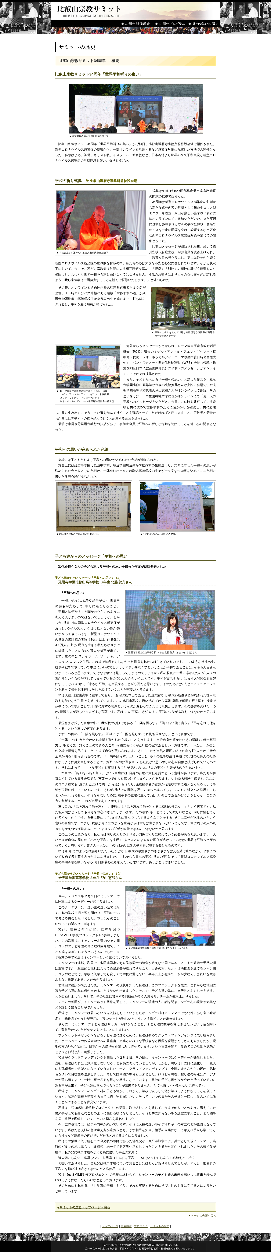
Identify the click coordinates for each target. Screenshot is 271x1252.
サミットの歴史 (159, 1226)
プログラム (141, 1226)
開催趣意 (126, 1226)
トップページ (110, 1226)
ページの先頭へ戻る (203, 1215)
